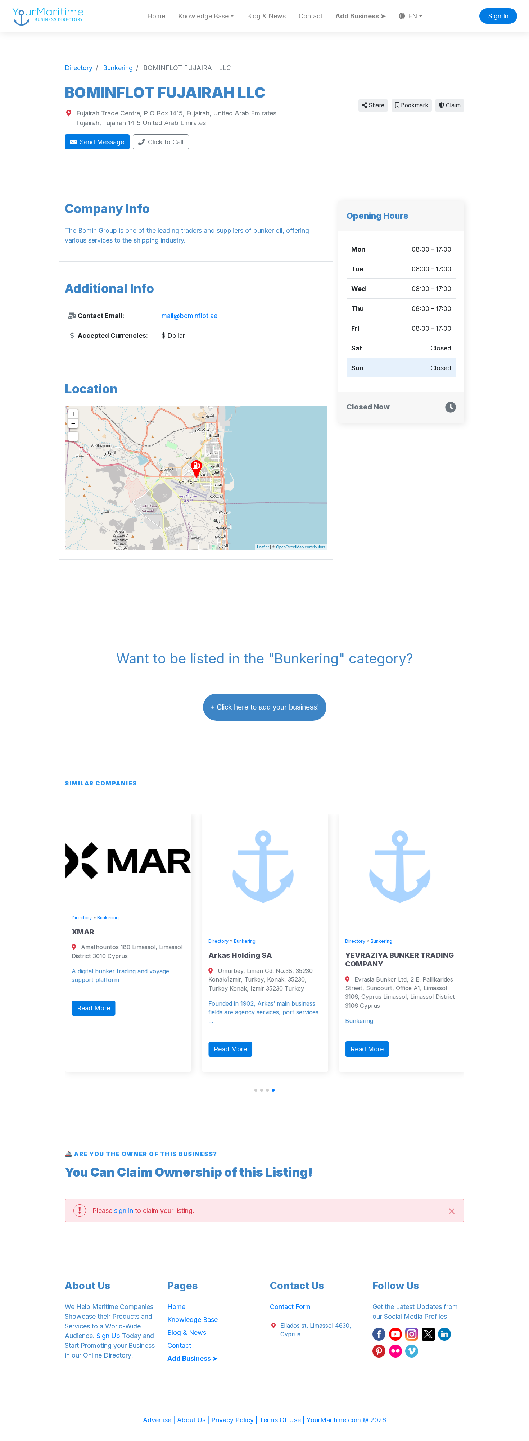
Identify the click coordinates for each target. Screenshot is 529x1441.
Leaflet (263, 546)
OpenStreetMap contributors (301, 546)
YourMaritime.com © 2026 (346, 1420)
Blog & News (266, 16)
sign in (123, 1210)
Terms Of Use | (283, 1420)
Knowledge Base (192, 1319)
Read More (93, 1008)
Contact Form (290, 1306)
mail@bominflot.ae (189, 316)
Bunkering (107, 917)
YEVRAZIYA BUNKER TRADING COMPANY (399, 959)
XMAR (82, 932)
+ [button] (73, 414)
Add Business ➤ (360, 16)
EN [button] (411, 16)
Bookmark (413, 105)
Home (156, 16)
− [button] (73, 423)
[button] (255, 1090)
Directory (81, 917)
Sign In (498, 16)
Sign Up (108, 1336)
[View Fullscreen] (73, 436)
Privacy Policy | (235, 1420)
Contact (310, 16)
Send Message (101, 142)
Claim (452, 105)
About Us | (194, 1420)
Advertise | (160, 1420)
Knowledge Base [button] (203, 16)
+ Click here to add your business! (264, 707)
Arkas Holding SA (240, 955)
